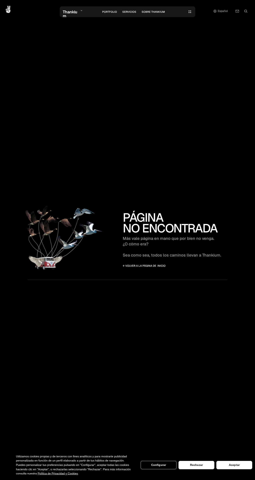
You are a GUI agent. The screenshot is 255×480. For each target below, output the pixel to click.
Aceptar (234, 464)
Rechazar (196, 464)
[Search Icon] (246, 11)
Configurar (158, 464)
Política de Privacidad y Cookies (58, 473)
